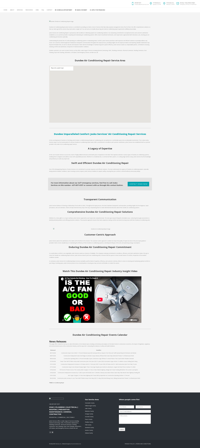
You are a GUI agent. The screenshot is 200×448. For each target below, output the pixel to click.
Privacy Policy (130, 444)
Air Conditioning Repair (58, 382)
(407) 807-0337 (55, 404)
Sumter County (89, 430)
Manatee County (89, 411)
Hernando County (89, 403)
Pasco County (88, 419)
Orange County (89, 414)
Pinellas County (89, 422)
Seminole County (89, 427)
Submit (122, 429)
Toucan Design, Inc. (76, 443)
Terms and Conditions (143, 444)
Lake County (88, 408)
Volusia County (89, 433)
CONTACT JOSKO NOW (138, 184)
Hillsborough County (90, 405)
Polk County (88, 425)
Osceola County (89, 416)
